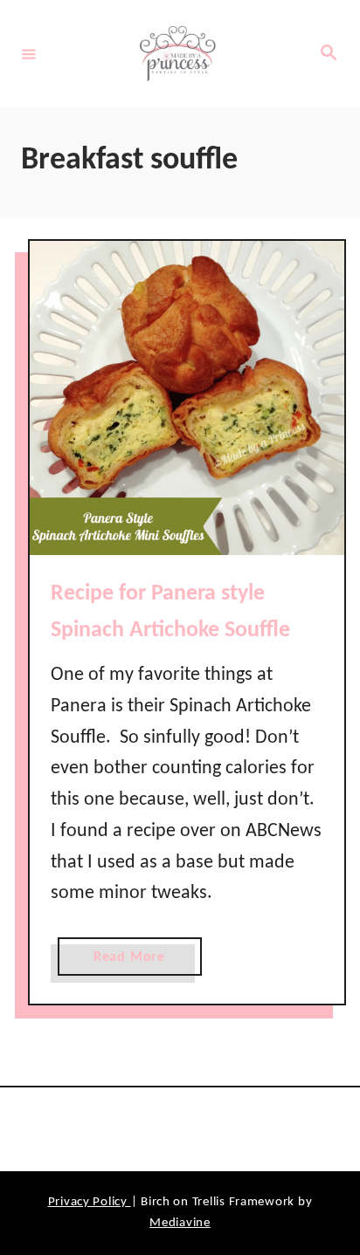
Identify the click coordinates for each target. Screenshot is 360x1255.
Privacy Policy (89, 1202)
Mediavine (180, 1223)
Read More (133, 963)
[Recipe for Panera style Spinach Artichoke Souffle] (187, 398)
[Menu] (29, 53)
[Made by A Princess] (177, 53)
